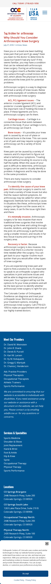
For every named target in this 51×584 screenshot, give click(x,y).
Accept (25, 573)
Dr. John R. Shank (12, 348)
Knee (19, 45)
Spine (7, 459)
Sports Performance (14, 386)
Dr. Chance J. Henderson (16, 366)
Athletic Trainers (12, 382)
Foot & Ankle (10, 452)
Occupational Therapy (15, 463)
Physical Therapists (14, 375)
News (25, 45)
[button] (47, 543)
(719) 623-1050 (31, 3)
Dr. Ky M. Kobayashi (14, 358)
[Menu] (43, 12)
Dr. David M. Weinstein (15, 344)
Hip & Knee (9, 456)
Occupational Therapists (16, 378)
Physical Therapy (12, 466)
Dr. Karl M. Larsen (13, 355)
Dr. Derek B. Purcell (14, 351)
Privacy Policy (31, 580)
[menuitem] (43, 12)
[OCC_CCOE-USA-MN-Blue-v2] (21, 14)
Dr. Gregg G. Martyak (14, 362)
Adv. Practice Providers (15, 371)
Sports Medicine (12, 438)
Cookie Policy (19, 580)
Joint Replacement (13, 445)
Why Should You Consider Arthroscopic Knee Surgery (21, 39)
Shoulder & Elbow (13, 441)
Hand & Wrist (10, 448)
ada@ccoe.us (10, 413)
